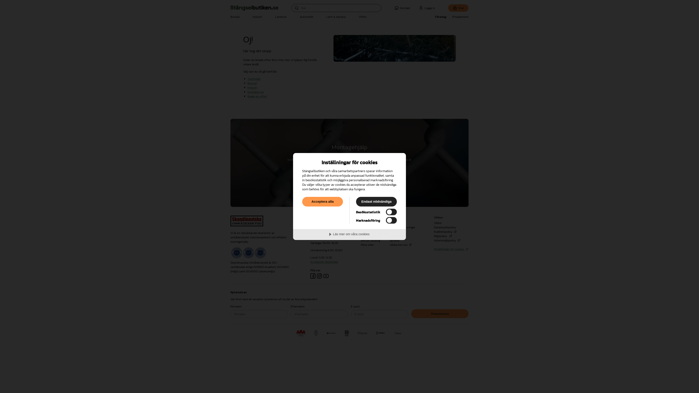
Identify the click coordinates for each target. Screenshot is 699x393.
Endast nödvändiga (376, 201)
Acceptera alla (322, 201)
